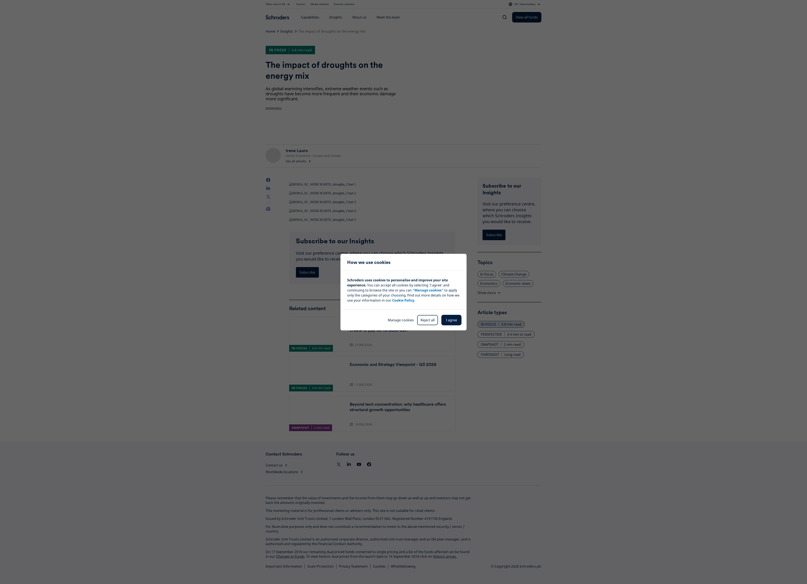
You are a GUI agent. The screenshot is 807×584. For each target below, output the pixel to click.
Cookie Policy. (403, 300)
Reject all (428, 320)
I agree (451, 320)
